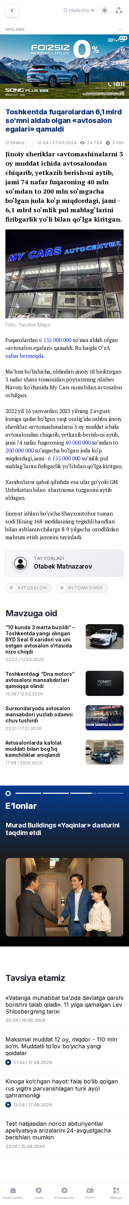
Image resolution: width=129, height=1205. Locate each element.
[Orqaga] (12, 10)
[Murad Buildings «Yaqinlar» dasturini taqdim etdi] (64, 881)
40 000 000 (78, 442)
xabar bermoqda (24, 355)
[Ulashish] (119, 10)
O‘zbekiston (17, 142)
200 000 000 (19, 450)
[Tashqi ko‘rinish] (104, 10)
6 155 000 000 (55, 339)
